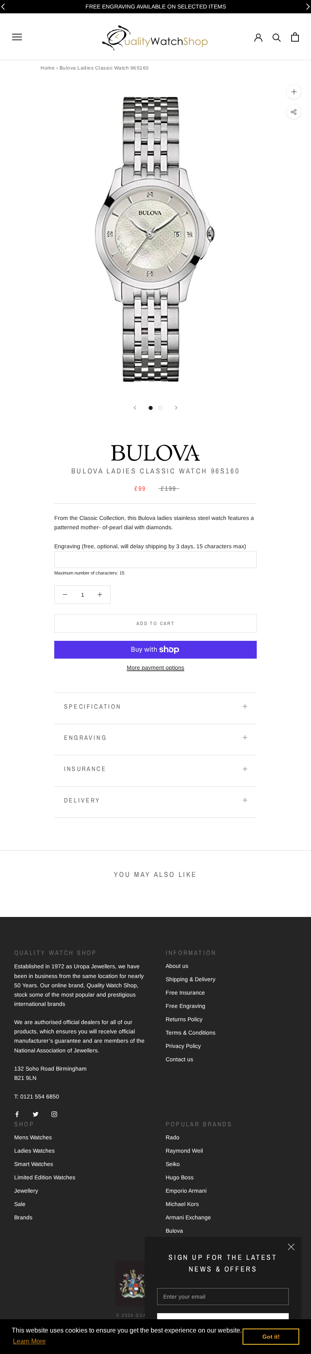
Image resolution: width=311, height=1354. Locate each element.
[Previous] (135, 408)
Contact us (179, 1059)
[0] (295, 37)
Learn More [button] (29, 1341)
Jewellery (26, 1190)
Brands (23, 1217)
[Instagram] (54, 1114)
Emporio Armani (186, 1190)
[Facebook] (17, 1114)
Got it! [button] (271, 1336)
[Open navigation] (17, 37)
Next (308, 7)
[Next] (176, 408)
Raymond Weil (184, 1150)
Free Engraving (185, 1006)
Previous (3, 7)
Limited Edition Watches (44, 1177)
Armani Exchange (188, 1217)
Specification (92, 706)
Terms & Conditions (190, 1032)
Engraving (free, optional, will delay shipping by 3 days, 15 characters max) (150, 546)
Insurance (85, 768)
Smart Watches (33, 1164)
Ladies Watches (34, 1150)
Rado (172, 1137)
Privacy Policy (183, 1046)
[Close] (291, 1246)
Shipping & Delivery (190, 979)
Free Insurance (185, 992)
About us (177, 966)
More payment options (155, 667)
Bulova (174, 1230)
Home (47, 68)
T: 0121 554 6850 (36, 1096)
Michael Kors (182, 1204)
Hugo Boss (180, 1177)
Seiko (173, 1164)
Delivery (82, 800)
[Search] (277, 37)
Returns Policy (184, 1019)
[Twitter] (35, 1114)
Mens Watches (33, 1137)
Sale (20, 1204)
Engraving (85, 737)
